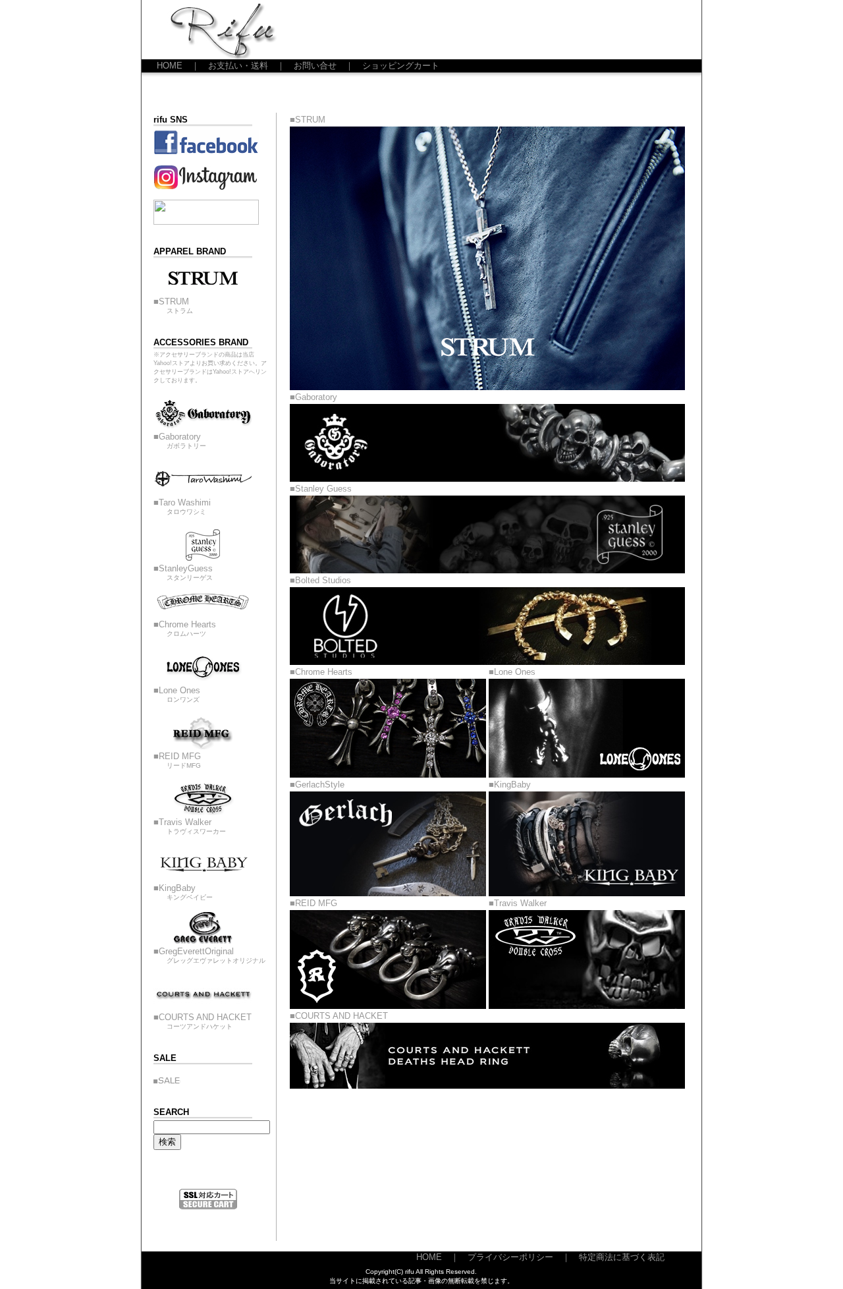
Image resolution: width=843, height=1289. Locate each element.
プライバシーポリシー (510, 1257)
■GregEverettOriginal (209, 955)
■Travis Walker (189, 826)
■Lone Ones (176, 694)
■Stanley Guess (321, 489)
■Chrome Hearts (184, 628)
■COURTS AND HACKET (202, 1021)
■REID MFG (177, 760)
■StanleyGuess (183, 572)
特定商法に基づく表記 (622, 1257)
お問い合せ (315, 66)
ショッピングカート (400, 66)
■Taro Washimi (182, 506)
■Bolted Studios (320, 580)
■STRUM (173, 305)
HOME (169, 66)
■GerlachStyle (317, 784)
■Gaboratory (179, 440)
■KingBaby (183, 892)
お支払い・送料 (238, 66)
